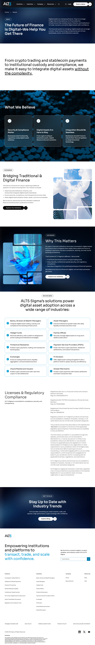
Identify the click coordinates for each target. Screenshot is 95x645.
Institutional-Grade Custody (12, 592)
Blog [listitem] (85, 577)
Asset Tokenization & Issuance (13, 599)
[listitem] (79, 632)
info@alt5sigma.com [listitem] (11, 624)
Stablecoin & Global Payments (13, 581)
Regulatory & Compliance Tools (13, 603)
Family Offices (40, 588)
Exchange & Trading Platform (12, 578)
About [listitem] (67, 577)
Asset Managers (40, 581)
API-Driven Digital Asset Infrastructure (15, 595)
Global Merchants (41, 610)
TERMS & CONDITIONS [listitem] (44, 624)
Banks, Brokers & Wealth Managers (45, 578)
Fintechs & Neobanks (42, 592)
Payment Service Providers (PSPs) (45, 595)
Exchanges (39, 599)
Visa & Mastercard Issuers (43, 606)
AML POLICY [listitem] (28, 624)
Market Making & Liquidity (11, 588)
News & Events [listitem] (69, 581)
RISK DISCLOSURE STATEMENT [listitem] (81, 624)
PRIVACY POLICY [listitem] (62, 624)
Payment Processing (10, 585)
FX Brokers (39, 603)
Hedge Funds (39, 585)
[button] (20, 4)
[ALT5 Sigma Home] (7, 4)
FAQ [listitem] (85, 581)
